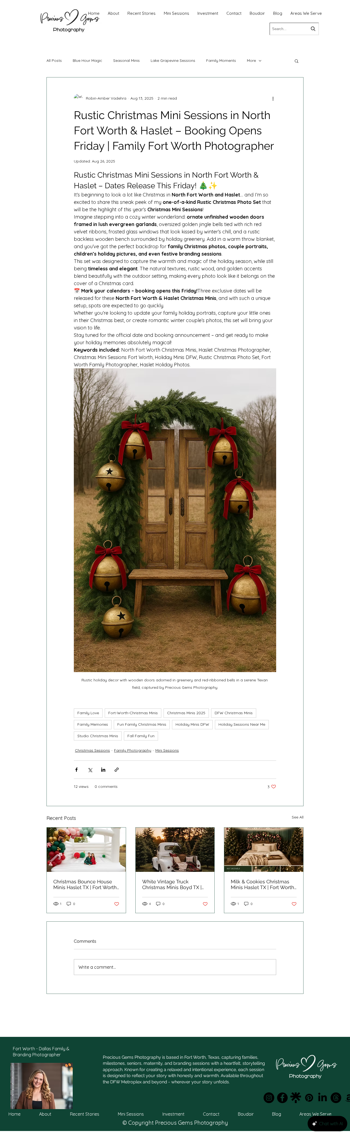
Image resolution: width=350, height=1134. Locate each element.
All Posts (54, 60)
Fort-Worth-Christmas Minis (133, 712)
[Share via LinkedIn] (103, 769)
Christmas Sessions (92, 750)
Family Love (88, 712)
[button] (296, 61)
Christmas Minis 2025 (186, 712)
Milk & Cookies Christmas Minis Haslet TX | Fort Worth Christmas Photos (262, 884)
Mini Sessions (167, 750)
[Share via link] (116, 769)
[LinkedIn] (322, 1097)
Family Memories (92, 724)
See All (298, 817)
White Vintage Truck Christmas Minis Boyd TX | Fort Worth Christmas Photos (172, 884)
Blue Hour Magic (87, 60)
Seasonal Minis (126, 60)
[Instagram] (269, 1097)
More (251, 60)
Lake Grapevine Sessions (173, 60)
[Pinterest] (309, 1097)
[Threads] (336, 1097)
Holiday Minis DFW (192, 724)
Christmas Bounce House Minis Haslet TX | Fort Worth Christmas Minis (85, 884)
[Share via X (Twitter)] (89, 769)
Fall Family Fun (140, 735)
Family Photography (132, 750)
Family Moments (221, 60)
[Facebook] (282, 1097)
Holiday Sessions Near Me (241, 724)
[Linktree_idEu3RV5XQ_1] (295, 1097)
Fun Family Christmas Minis (141, 724)
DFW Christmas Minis (234, 712)
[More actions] (273, 98)
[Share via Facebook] (76, 769)
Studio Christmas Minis (97, 735)
